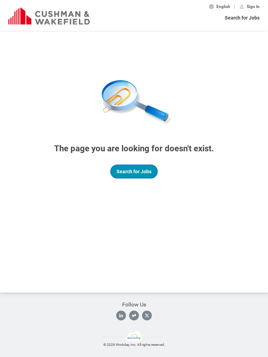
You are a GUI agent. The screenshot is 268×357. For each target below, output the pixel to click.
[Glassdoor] (134, 315)
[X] (147, 315)
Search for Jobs (242, 18)
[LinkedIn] (121, 315)
